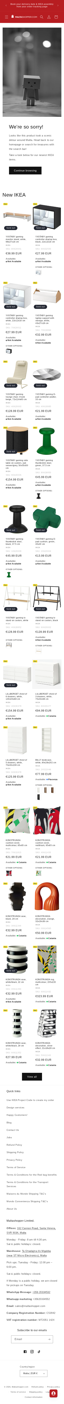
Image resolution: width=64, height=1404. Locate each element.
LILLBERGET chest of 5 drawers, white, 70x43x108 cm (16, 762)
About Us (12, 1208)
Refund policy (38, 1387)
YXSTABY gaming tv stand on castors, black (46, 619)
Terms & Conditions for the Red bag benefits (32, 1174)
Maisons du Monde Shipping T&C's (26, 1193)
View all (32, 1076)
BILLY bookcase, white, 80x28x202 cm (45, 761)
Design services (15, 1107)
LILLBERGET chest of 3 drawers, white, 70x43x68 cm (46, 696)
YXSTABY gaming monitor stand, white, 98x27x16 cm (16, 239)
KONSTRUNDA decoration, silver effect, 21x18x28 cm (45, 1045)
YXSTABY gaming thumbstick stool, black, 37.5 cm (14, 541)
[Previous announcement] (6, 5)
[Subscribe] (49, 1339)
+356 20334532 (41, 1292)
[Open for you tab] (53, 1393)
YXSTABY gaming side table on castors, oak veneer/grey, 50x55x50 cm (17, 464)
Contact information (33, 1397)
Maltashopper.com (20, 1387)
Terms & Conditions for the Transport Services (27, 1184)
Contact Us (13, 1130)
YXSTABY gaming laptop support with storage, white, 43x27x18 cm (44, 319)
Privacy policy (53, 1387)
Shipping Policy (15, 1152)
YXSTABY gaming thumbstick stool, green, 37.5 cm (44, 463)
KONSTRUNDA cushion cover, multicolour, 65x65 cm (16, 843)
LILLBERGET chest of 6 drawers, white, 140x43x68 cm (16, 696)
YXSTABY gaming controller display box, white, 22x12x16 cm (17, 318)
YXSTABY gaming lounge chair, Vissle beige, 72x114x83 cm (16, 397)
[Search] (41, 17)
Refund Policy (14, 1145)
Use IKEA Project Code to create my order (30, 1100)
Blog (9, 1122)
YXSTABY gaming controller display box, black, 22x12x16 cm (46, 239)
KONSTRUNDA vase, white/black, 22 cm (16, 980)
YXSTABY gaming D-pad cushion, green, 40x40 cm (45, 541)
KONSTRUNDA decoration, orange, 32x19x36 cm (45, 919)
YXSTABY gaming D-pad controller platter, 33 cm (45, 397)
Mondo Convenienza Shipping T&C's (27, 1201)
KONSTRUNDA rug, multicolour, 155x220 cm (45, 982)
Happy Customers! (17, 1115)
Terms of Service (16, 1167)
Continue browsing (25, 170)
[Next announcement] (58, 5)
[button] (6, 17)
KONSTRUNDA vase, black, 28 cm (16, 917)
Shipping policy (36, 1392)
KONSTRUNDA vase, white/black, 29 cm (16, 1044)
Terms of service (18, 1392)
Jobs (9, 1137)
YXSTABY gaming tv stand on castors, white (17, 619)
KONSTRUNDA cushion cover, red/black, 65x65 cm (45, 843)
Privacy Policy (14, 1160)
